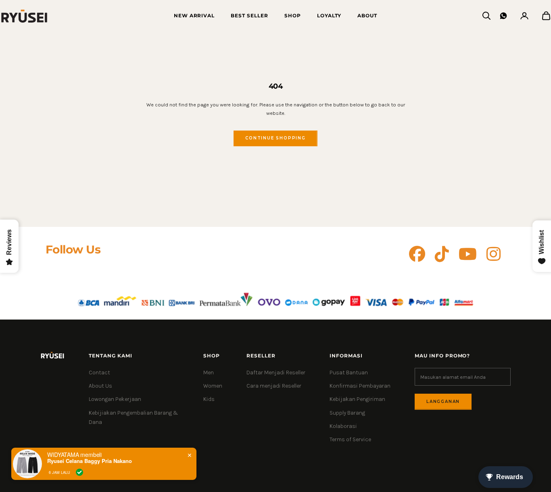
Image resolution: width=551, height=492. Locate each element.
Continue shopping (275, 138)
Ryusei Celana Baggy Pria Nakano (89, 461)
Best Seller (249, 15)
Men (208, 372)
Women (212, 385)
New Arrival (194, 15)
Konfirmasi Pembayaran (360, 385)
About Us (100, 385)
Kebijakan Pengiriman (357, 399)
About (367, 15)
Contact (99, 372)
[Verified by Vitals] (79, 472)
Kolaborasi (343, 426)
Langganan (443, 401)
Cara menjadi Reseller (273, 385)
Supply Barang (347, 412)
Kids (209, 399)
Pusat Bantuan (349, 372)
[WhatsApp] (503, 16)
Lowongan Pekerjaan (115, 399)
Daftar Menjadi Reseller (275, 372)
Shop (292, 15)
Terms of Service (350, 439)
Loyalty (329, 15)
